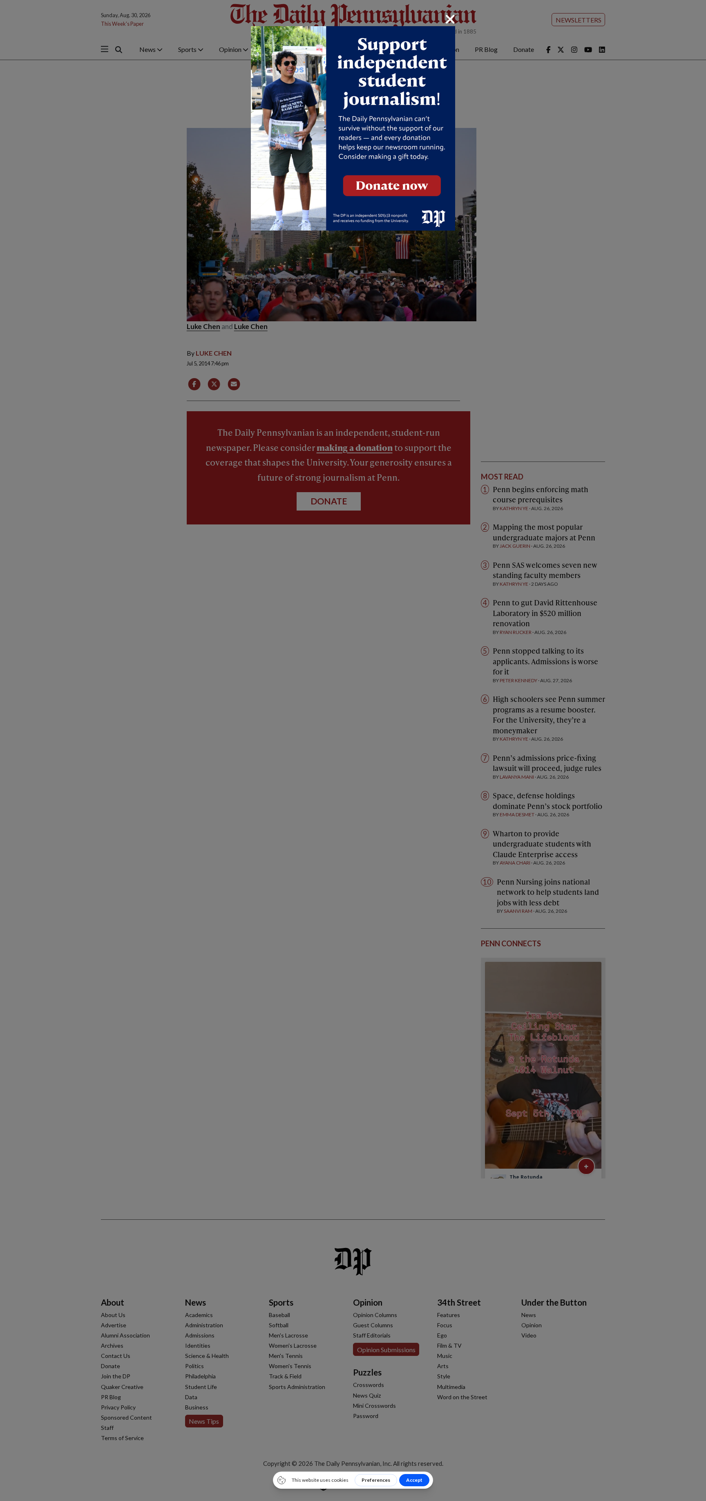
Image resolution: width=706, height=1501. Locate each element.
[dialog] (353, 750)
